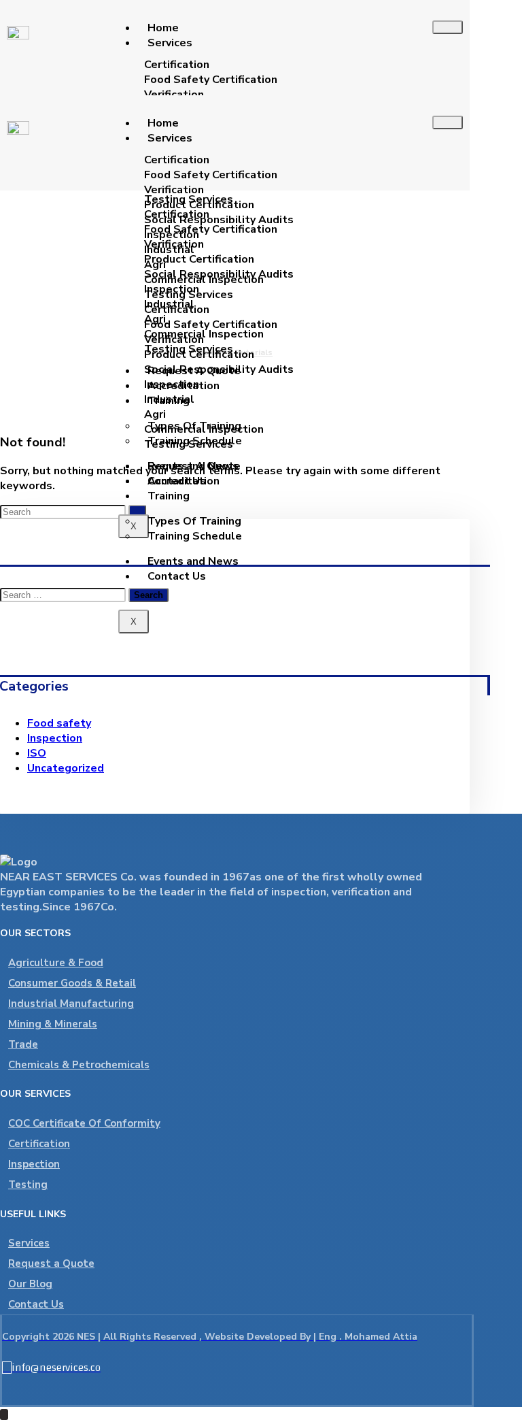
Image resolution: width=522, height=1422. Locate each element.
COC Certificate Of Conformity (84, 1123)
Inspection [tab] (171, 234)
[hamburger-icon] (447, 27)
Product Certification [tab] (199, 204)
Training (168, 496)
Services (169, 42)
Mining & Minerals (52, 1024)
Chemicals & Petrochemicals (79, 1065)
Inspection (54, 738)
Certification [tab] (176, 64)
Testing (28, 1184)
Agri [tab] (155, 264)
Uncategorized (65, 768)
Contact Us (176, 576)
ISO (36, 753)
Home (163, 27)
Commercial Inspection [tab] (204, 279)
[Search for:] (64, 594)
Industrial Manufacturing (71, 1003)
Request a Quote (51, 1263)
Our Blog (30, 1284)
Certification (39, 1144)
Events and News (193, 561)
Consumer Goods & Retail (72, 983)
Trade (23, 1044)
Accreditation (183, 481)
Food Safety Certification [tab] (210, 79)
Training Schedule (194, 536)
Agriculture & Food (55, 963)
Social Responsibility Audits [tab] (219, 219)
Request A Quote (194, 466)
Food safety (59, 723)
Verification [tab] (174, 94)
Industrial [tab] (169, 249)
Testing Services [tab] (188, 294)
